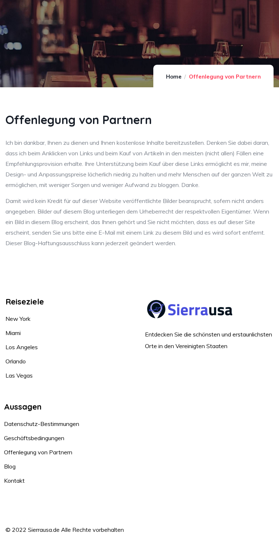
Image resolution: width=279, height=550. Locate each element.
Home (174, 76)
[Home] (190, 309)
